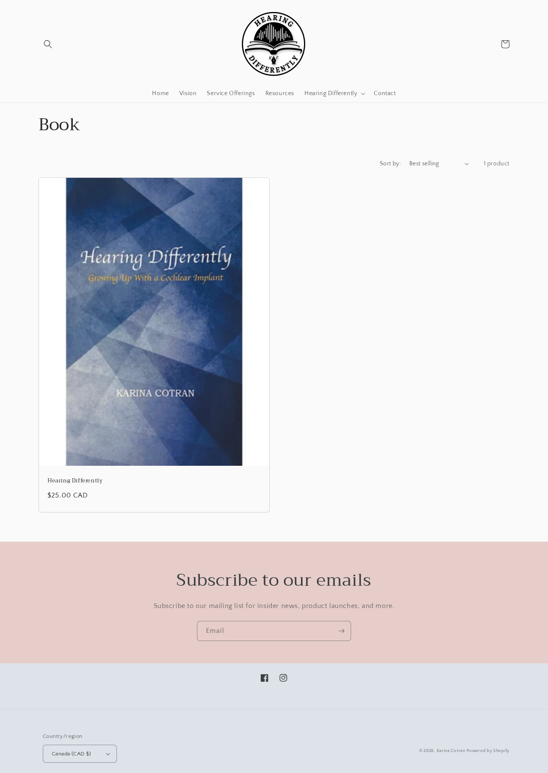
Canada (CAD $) (71, 754)
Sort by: (390, 163)
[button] (48, 44)
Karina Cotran (451, 751)
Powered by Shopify (488, 751)
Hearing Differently (75, 481)
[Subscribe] (341, 631)
